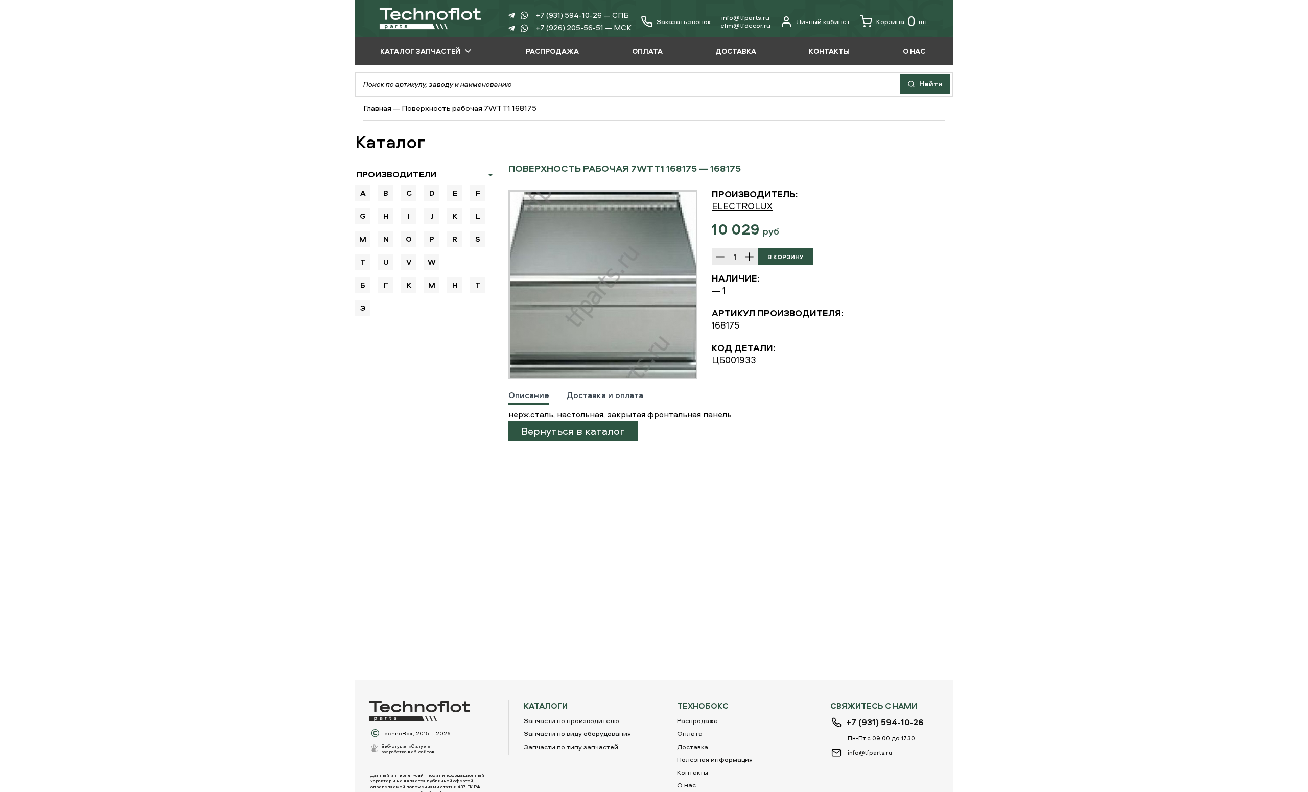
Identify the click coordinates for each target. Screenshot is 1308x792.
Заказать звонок (684, 22)
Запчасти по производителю (571, 720)
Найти (930, 83)
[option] (603, 285)
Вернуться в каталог (573, 431)
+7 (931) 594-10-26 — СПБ (582, 15)
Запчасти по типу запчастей (571, 746)
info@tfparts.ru (745, 17)
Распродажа (697, 720)
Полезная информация (715, 759)
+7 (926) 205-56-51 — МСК (583, 27)
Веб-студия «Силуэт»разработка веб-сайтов (408, 748)
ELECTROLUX (742, 206)
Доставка (692, 746)
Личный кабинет (823, 21)
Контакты (692, 772)
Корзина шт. (902, 21)
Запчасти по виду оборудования (577, 733)
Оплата (690, 733)
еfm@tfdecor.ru (745, 25)
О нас (686, 784)
